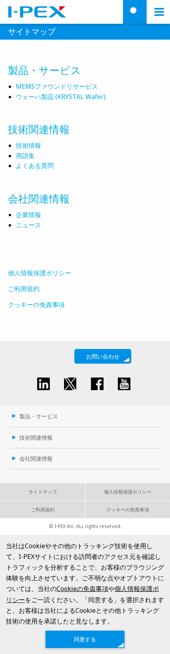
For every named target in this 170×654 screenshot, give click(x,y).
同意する (85, 639)
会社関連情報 (39, 198)
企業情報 (28, 214)
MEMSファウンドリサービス (57, 86)
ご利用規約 (24, 288)
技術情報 (28, 145)
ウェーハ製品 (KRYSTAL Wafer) (61, 96)
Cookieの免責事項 (82, 588)
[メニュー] (159, 12)
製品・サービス (44, 70)
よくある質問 (35, 165)
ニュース (28, 225)
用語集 (25, 155)
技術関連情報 (39, 129)
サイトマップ (42, 491)
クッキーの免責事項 (36, 304)
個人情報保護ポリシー (39, 273)
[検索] (135, 12)
